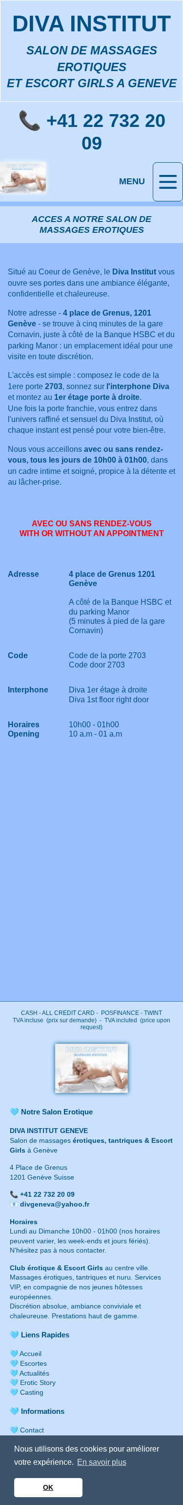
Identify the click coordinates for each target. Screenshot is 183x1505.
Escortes (33, 1363)
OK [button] (48, 1487)
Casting (31, 1392)
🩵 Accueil (25, 1353)
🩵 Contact (27, 1430)
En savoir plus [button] (101, 1462)
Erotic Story (37, 1382)
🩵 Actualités (29, 1373)
